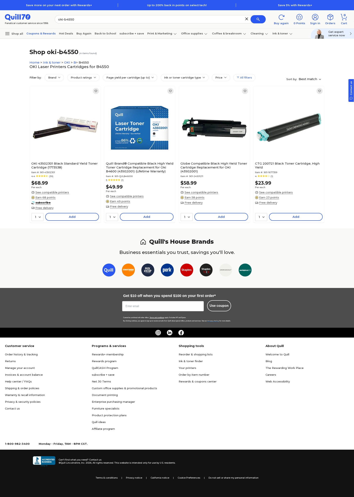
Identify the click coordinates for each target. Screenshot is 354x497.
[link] (96, 91)
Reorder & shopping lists (196, 354)
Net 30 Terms (101, 381)
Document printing (105, 395)
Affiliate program (103, 428)
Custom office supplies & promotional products (124, 388)
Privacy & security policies (23, 401)
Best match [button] (308, 79)
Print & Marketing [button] (159, 33)
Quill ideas (99, 422)
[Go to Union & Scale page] (225, 271)
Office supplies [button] (192, 33)
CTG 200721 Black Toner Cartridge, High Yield (287, 165)
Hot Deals (66, 33)
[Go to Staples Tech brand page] (206, 271)
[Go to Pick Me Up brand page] (148, 271)
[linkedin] (169, 332)
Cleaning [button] (257, 33)
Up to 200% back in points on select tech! (177, 5)
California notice (160, 477)
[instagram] (158, 332)
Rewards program (104, 361)
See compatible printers (52, 192)
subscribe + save (131, 33)
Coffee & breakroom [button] (227, 33)
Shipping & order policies (22, 388)
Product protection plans (109, 415)
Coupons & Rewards (41, 33)
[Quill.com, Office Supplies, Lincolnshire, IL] (44, 461)
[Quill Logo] (18, 17)
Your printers (187, 368)
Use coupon (219, 305)
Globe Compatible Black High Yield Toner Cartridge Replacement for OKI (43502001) (213, 167)
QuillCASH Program (105, 368)
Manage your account (20, 368)
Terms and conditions (157, 317)
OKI (67, 62)
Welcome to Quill (277, 354)
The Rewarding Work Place (285, 368)
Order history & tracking (21, 354)
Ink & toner (52, 62)
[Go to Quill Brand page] (109, 271)
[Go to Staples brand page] (186, 271)
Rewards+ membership (108, 354)
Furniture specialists (105, 408)
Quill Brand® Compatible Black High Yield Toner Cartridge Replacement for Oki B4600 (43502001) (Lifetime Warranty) (140, 167)
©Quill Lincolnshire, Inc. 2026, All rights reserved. (86, 462)
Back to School (105, 33)
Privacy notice (134, 477)
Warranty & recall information (25, 395)
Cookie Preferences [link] (189, 477)
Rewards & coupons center (198, 381)
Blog (269, 361)
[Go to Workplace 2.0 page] (245, 271)
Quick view (63, 147)
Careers (271, 374)
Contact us (12, 408)
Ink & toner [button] (280, 33)
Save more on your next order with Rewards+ (59, 5)
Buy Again (83, 33)
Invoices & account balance (24, 374)
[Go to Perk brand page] (167, 271)
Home (35, 62)
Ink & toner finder (191, 361)
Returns (10, 361)
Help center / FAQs (18, 381)
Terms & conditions (107, 477)
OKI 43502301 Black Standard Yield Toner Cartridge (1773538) (64, 165)
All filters (245, 77)
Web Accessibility (278, 381)
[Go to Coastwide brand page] (128, 271)
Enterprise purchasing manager (113, 401)
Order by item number (194, 374)
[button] (246, 19)
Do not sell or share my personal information (234, 477)
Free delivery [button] (44, 207)
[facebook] (181, 332)
